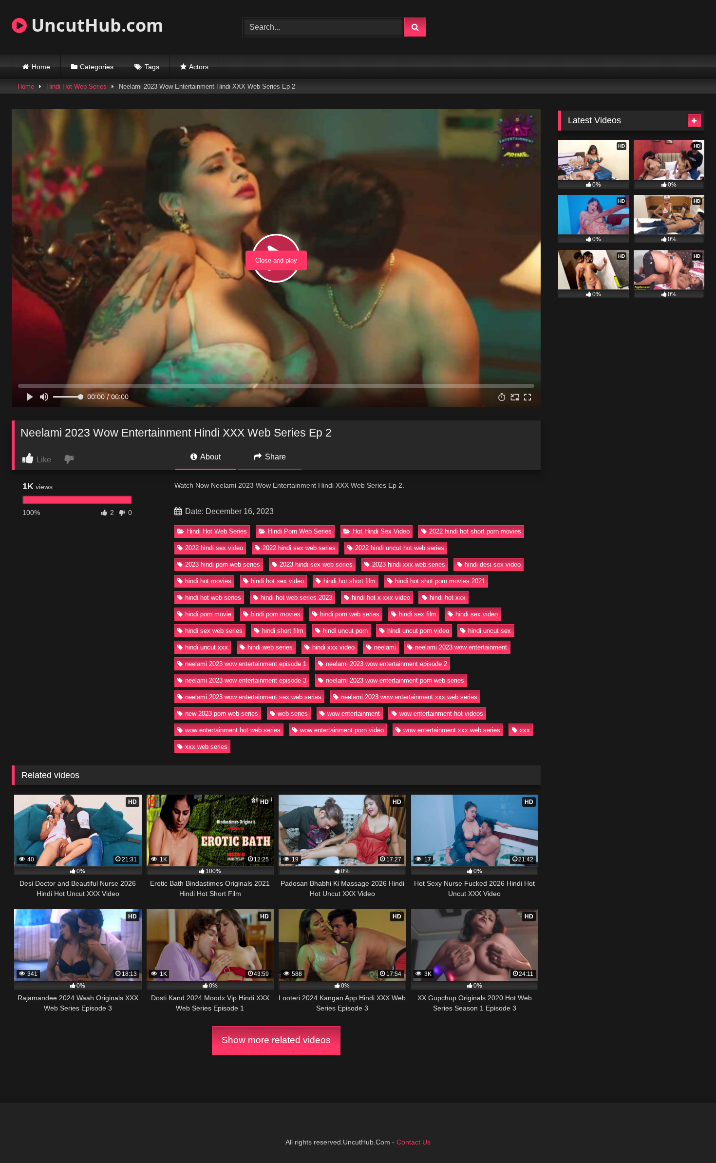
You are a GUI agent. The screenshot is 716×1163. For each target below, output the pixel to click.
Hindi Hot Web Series (76, 86)
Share (274, 457)
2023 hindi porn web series (222, 564)
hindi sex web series (214, 630)
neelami (385, 647)
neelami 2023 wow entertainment (461, 647)
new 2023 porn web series (221, 713)
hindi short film (282, 630)
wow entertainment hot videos (441, 713)
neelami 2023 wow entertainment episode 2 (386, 663)
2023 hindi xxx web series (408, 564)
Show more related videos (276, 1040)
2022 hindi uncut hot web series (399, 548)
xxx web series (206, 746)
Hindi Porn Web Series (300, 531)
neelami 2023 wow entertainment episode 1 (245, 663)
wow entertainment (353, 713)
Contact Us (413, 1142)
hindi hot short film (349, 581)
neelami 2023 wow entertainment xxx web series (409, 697)
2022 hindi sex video (214, 548)
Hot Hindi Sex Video (381, 531)
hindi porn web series (349, 614)
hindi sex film (417, 614)
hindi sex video (476, 614)
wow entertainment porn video (342, 730)
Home (41, 67)
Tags (152, 67)
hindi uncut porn (345, 630)
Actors (198, 67)
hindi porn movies (276, 614)
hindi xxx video (333, 647)
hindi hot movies (208, 581)
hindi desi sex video (493, 564)
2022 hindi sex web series (299, 548)
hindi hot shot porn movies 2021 (440, 581)
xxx (525, 730)
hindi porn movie (208, 614)
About (210, 457)
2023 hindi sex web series (316, 564)
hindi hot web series (213, 597)
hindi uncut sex (489, 630)
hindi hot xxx (448, 597)
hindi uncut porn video (418, 630)
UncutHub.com (95, 25)
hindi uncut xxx (206, 647)
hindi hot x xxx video (381, 597)
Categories (96, 67)
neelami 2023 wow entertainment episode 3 (245, 680)
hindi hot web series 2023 (296, 597)
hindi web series (270, 647)
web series (293, 713)
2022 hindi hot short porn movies (475, 531)
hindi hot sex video (277, 581)
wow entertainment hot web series (233, 730)
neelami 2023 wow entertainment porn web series (395, 680)
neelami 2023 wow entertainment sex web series (253, 697)
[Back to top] (686, 1134)
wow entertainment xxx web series (451, 730)
